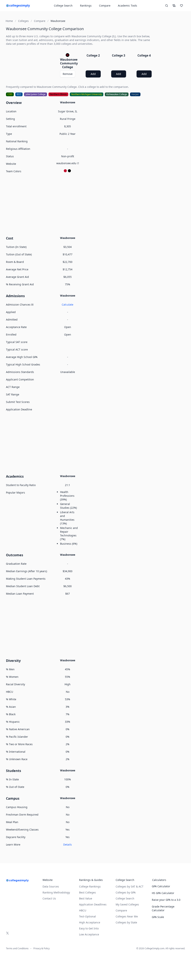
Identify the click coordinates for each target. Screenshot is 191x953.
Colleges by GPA (126, 892)
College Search (125, 898)
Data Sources (51, 886)
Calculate (67, 304)
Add (93, 74)
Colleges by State (126, 922)
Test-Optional (87, 916)
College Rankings (90, 886)
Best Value (85, 898)
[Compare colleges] (174, 5)
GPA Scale (158, 917)
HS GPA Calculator (163, 893)
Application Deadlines (93, 904)
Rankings (86, 5)
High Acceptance (89, 922)
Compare (104, 5)
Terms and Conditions (17, 948)
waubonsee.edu (66, 163)
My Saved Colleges (127, 904)
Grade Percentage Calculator (163, 908)
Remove (68, 74)
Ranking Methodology (56, 892)
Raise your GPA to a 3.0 (166, 900)
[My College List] (181, 5)
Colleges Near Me (127, 916)
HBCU (82, 910)
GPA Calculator (161, 886)
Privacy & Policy (41, 948)
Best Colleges (87, 892)
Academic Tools (127, 5)
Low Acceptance (89, 934)
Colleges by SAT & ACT (129, 886)
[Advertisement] (80, 204)
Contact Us (49, 898)
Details (67, 844)
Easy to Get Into (89, 928)
